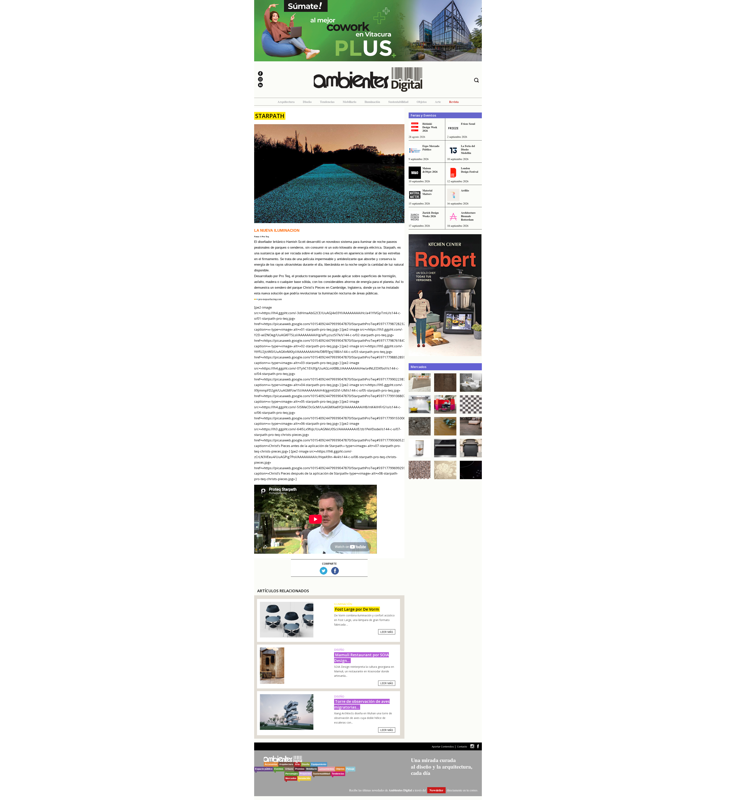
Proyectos (305, 773)
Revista (454, 101)
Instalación (304, 778)
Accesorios (271, 764)
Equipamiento (318, 764)
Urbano (289, 769)
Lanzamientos (326, 769)
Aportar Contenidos (443, 746)
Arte (438, 101)
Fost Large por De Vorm (357, 609)
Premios (299, 769)
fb (478, 746)
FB (335, 571)
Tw (323, 571)
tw (472, 746)
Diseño (307, 101)
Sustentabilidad (398, 101)
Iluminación (372, 101)
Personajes (291, 773)
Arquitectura (286, 101)
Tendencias (327, 101)
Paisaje (350, 769)
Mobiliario (349, 101)
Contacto (462, 746)
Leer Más (386, 632)
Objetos (422, 101)
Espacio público (263, 769)
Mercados (290, 778)
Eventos (278, 769)
